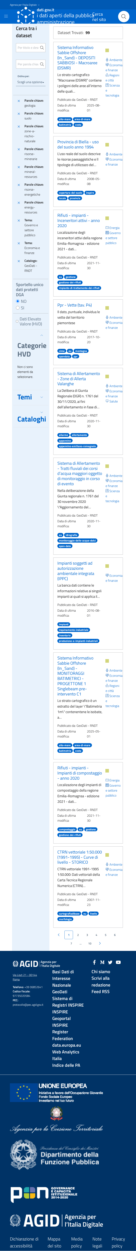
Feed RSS (101, 991)
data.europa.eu (66, 1045)
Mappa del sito (54, 1242)
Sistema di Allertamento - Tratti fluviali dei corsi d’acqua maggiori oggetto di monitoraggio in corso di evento (79, 473)
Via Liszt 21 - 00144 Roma (25, 977)
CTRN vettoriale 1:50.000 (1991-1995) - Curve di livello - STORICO (79, 857)
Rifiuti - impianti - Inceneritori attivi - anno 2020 (78, 220)
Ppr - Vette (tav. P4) (74, 305)
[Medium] (102, 962)
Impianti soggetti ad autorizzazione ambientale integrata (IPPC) (75, 571)
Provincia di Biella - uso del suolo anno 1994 (78, 144)
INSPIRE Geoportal (61, 1015)
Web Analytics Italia (65, 1055)
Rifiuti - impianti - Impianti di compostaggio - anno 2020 (79, 773)
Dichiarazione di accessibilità (24, 1242)
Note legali (97, 1242)
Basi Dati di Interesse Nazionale (63, 978)
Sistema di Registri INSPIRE (68, 1002)
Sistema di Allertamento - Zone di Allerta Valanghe (78, 378)
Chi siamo (101, 971)
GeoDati (59, 991)
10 (89, 943)
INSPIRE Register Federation (62, 1032)
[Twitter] (110, 962)
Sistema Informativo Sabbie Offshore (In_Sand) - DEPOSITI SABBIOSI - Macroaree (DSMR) (77, 57)
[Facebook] (94, 962)
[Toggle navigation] (6, 16)
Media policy (77, 1242)
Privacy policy (118, 1242)
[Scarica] (107, 50)
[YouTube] (118, 962)
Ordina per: (23, 76)
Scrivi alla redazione (101, 981)
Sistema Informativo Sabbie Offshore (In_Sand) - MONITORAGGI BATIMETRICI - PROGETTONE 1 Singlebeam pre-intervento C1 (75, 676)
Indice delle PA (66, 1065)
